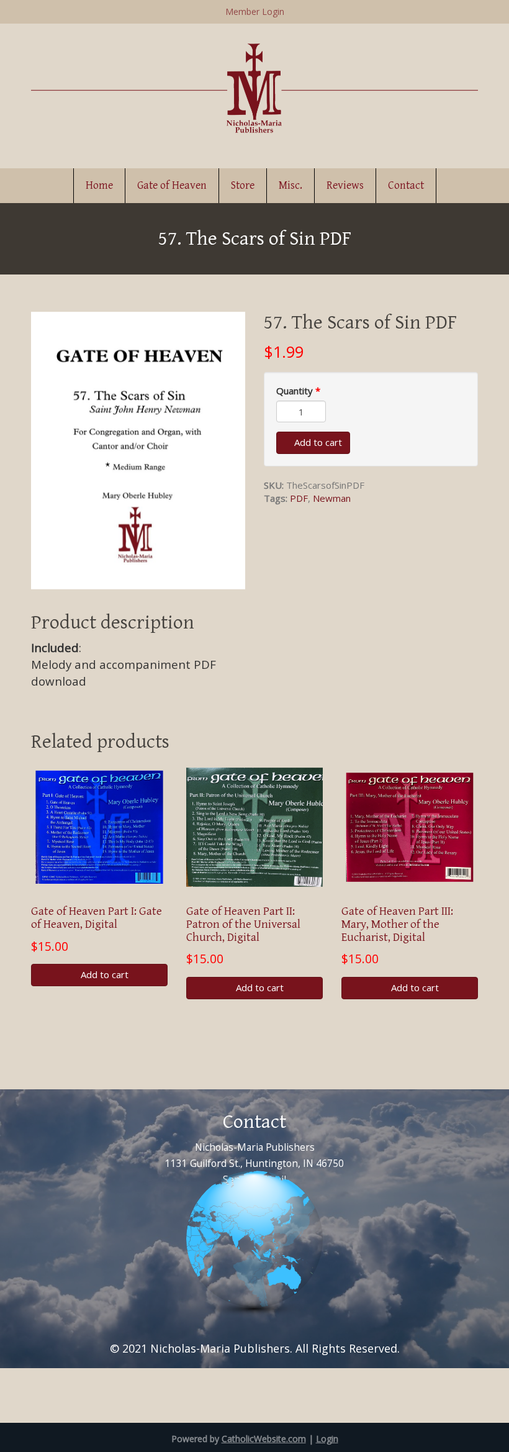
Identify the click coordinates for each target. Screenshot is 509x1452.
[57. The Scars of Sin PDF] (138, 449)
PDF (299, 498)
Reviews (345, 185)
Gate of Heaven (172, 185)
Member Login (254, 11)
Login (327, 1439)
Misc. (290, 185)
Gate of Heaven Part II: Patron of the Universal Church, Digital (243, 924)
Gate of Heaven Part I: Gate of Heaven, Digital (96, 917)
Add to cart (317, 442)
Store (242, 185)
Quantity (298, 390)
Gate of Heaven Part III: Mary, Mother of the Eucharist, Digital (397, 924)
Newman (332, 498)
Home (99, 185)
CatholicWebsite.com (264, 1439)
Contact (406, 185)
